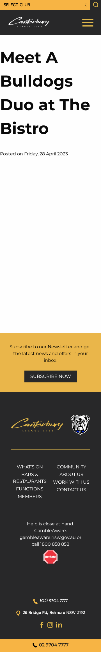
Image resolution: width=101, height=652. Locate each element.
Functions (29, 489)
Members (30, 496)
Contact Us (71, 489)
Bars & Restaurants (30, 478)
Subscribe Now (50, 376)
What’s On (30, 467)
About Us (71, 474)
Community (71, 467)
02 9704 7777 (53, 644)
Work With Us (71, 482)
